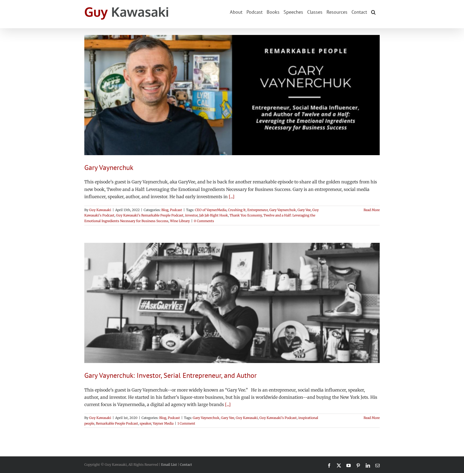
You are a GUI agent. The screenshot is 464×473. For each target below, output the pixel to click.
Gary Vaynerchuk (108, 167)
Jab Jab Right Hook (213, 215)
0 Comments (204, 221)
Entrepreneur (257, 210)
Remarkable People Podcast (117, 423)
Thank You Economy (246, 215)
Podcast (176, 210)
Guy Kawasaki (100, 210)
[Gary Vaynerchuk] (232, 95)
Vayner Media (163, 423)
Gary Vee (304, 210)
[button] (373, 11)
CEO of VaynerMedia (210, 210)
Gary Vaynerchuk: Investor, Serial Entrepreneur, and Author (170, 375)
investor (191, 215)
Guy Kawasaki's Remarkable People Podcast (149, 215)
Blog (164, 210)
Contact (186, 465)
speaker (145, 423)
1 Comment (186, 423)
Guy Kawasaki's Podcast (278, 418)
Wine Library (180, 221)
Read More (372, 210)
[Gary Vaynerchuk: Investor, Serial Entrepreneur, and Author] (232, 303)
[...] (231, 196)
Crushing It (237, 210)
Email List (169, 465)
